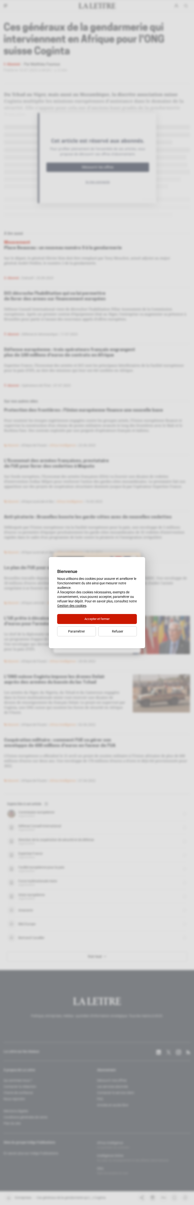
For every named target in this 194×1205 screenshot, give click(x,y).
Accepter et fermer (97, 619)
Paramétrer (76, 631)
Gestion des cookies (71, 606)
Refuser (117, 631)
